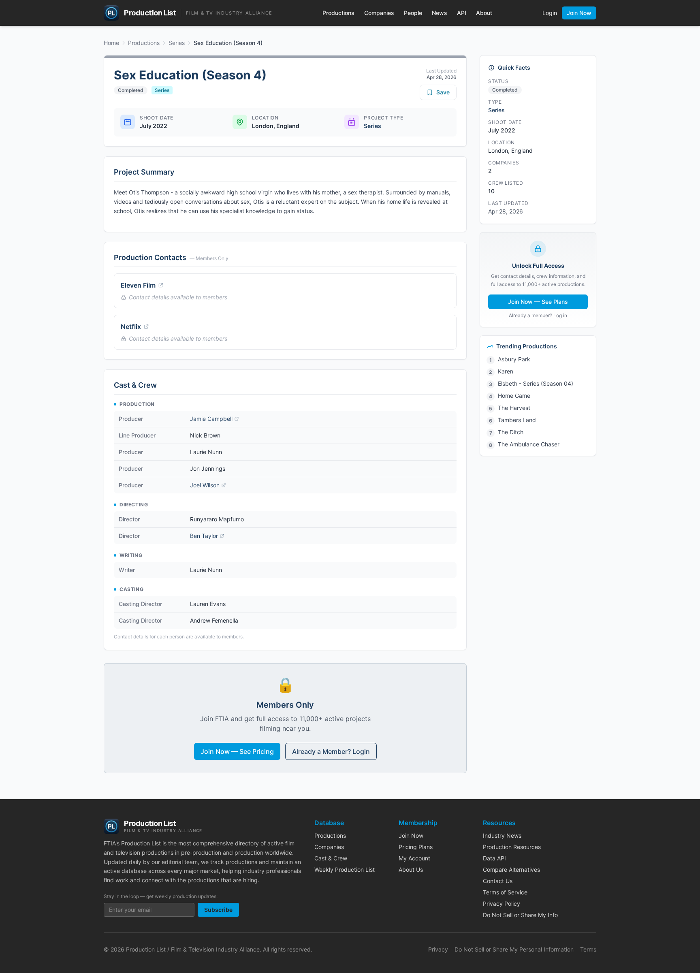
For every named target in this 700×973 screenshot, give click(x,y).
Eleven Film (138, 285)
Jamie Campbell (211, 418)
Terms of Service (505, 892)
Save (443, 92)
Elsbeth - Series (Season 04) (535, 383)
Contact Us (497, 880)
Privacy (438, 949)
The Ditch (510, 432)
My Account (414, 858)
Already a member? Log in (538, 315)
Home (111, 42)
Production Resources (512, 846)
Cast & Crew (330, 858)
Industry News (502, 835)
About (484, 12)
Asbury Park (514, 359)
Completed (130, 90)
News (439, 12)
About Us (411, 869)
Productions (338, 12)
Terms (588, 949)
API (461, 12)
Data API (494, 858)
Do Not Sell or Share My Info (520, 914)
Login (549, 12)
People (413, 12)
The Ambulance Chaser (528, 444)
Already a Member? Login (331, 751)
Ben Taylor (204, 535)
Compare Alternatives (511, 869)
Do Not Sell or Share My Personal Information (514, 949)
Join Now (579, 12)
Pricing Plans (416, 846)
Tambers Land (517, 419)
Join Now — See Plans (538, 301)
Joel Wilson (205, 485)
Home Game (514, 395)
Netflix (131, 326)
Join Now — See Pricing (237, 751)
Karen (505, 371)
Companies (379, 12)
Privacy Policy (501, 903)
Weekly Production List (344, 869)
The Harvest (514, 407)
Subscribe (218, 909)
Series (177, 42)
